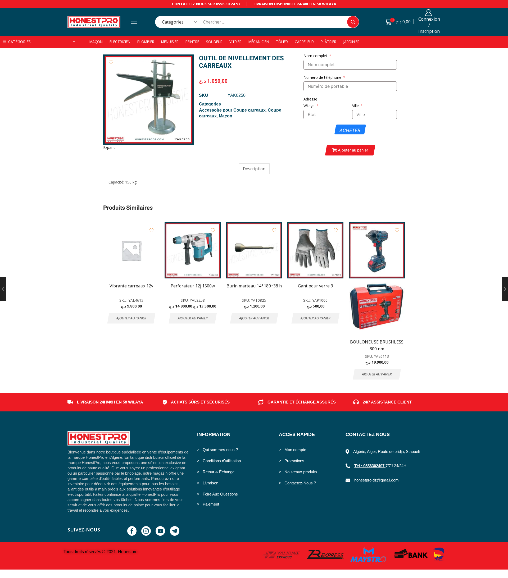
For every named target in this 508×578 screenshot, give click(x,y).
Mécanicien (258, 41)
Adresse (310, 99)
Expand (109, 147)
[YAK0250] (148, 99)
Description (254, 169)
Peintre (192, 41)
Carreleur (304, 41)
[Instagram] (146, 531)
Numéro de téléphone (322, 77)
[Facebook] (132, 531)
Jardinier (351, 41)
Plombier (145, 41)
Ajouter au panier (131, 318)
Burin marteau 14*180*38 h (254, 286)
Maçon (96, 41)
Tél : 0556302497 (369, 466)
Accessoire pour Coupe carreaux (232, 110)
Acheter (350, 130)
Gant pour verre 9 (315, 286)
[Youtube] (160, 531)
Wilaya (309, 105)
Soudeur (214, 41)
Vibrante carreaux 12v (131, 286)
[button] (350, 150)
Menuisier (170, 41)
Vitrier (235, 41)
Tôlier (282, 41)
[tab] (254, 168)
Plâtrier (328, 41)
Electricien (120, 41)
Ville (355, 105)
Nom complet (315, 55)
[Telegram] (174, 531)
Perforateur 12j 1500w (193, 286)
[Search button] (353, 22)
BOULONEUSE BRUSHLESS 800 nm (376, 345)
